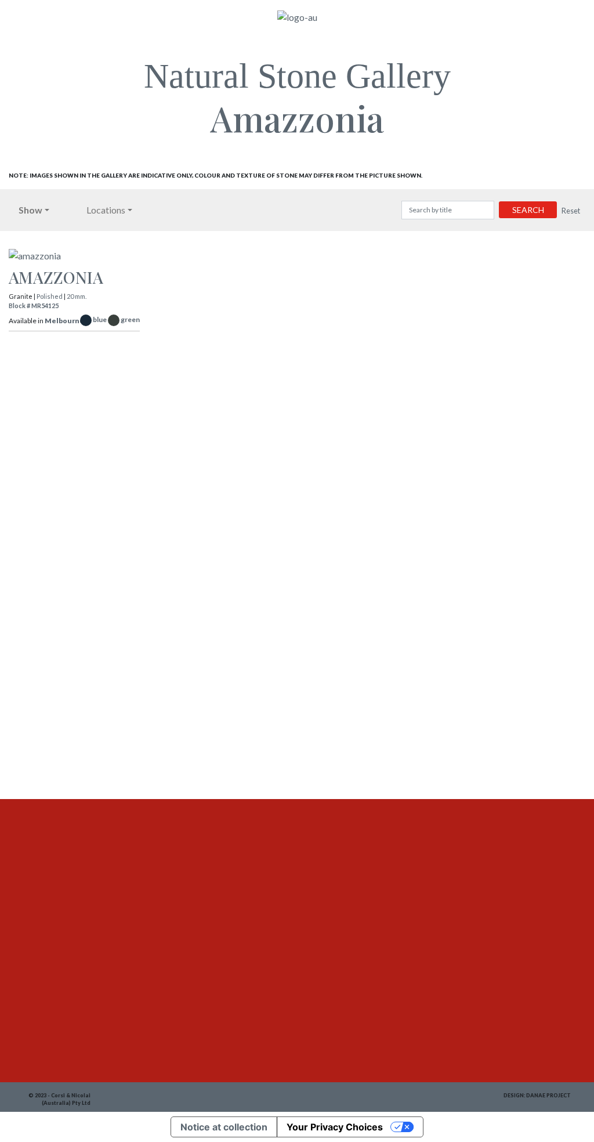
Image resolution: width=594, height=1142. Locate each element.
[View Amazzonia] (74, 258)
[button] (34, 210)
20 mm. (76, 296)
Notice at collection (223, 1127)
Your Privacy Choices (335, 1127)
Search (528, 210)
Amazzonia (56, 277)
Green (130, 319)
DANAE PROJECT (548, 1095)
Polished (50, 296)
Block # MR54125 (34, 305)
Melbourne (64, 320)
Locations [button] (105, 209)
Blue (100, 319)
